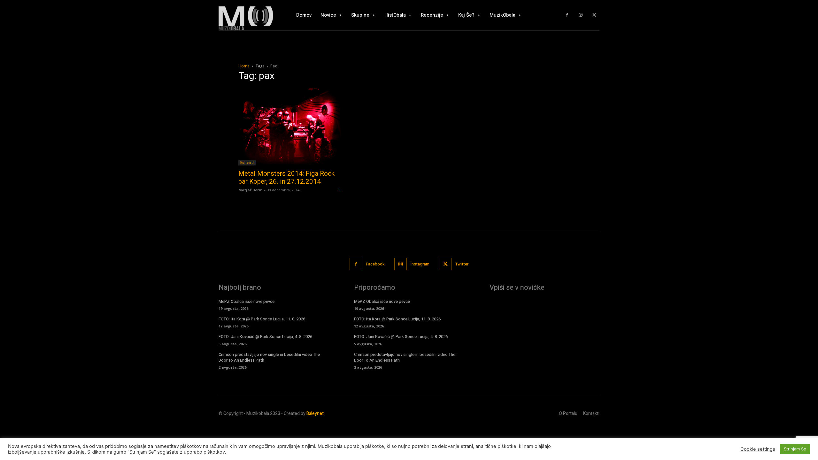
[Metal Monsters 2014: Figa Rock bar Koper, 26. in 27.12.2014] (290, 126)
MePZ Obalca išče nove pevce (246, 301)
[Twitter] (594, 15)
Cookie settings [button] (757, 449)
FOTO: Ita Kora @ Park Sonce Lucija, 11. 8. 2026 (262, 319)
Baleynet (315, 413)
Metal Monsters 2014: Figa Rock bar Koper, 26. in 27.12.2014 (286, 177)
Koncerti (247, 162)
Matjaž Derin (250, 190)
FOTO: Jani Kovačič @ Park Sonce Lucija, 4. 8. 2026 (265, 337)
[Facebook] (567, 15)
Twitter (461, 264)
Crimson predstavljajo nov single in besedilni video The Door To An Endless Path (269, 357)
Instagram (420, 264)
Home (244, 66)
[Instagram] (580, 15)
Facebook (375, 264)
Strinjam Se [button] (795, 448)
